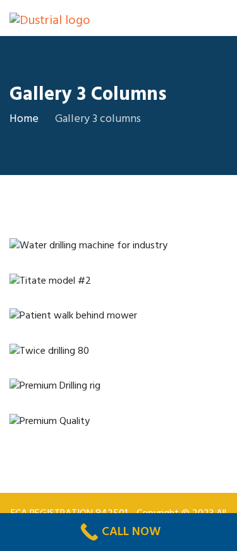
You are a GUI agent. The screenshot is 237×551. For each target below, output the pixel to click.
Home (24, 119)
